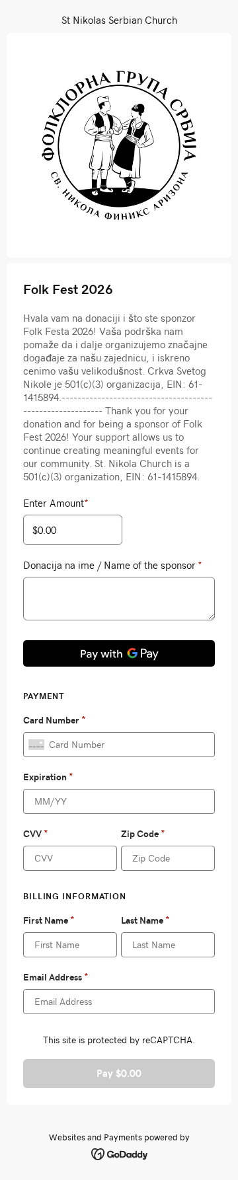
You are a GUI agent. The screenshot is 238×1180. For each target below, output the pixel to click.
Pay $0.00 (119, 1073)
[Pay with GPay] (119, 653)
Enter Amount (56, 502)
